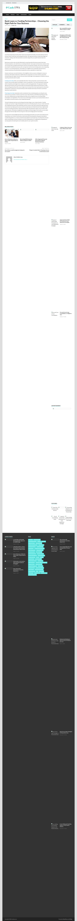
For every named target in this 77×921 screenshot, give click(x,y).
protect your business (39, 567)
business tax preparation (33, 544)
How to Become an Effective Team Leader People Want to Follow (11, 140)
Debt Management (32, 550)
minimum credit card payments (41, 562)
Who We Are (14, 2)
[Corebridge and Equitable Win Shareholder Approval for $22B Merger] (8, 539)
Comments (62, 24)
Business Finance (32, 543)
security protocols (32, 571)
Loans (7, 14)
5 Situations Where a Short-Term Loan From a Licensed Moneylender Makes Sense (19, 548)
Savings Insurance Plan (39, 569)
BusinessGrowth (39, 543)
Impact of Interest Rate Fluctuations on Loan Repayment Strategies (65, 221)
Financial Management (33, 555)
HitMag (70, 919)
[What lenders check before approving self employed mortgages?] (8, 561)
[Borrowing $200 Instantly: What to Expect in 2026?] (27, 133)
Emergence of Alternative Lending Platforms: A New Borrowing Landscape (65, 36)
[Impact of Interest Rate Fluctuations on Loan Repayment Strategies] (55, 220)
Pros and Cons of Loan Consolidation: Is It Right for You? (66, 313)
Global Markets (31, 559)
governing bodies (38, 559)
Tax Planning (31, 573)
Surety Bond (41, 571)
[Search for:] (61, 19)
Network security (39, 564)
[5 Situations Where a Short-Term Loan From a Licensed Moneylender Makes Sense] (8, 546)
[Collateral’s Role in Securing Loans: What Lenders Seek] (55, 127)
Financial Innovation (32, 553)
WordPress (65, 919)
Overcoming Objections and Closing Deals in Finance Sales (66, 548)
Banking (39, 541)
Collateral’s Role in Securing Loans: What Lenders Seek (66, 128)
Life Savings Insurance (33, 560)
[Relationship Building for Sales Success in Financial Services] (55, 639)
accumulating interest (32, 541)
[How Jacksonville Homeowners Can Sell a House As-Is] (8, 568)
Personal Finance (32, 567)
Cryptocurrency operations (39, 548)
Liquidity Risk (40, 560)
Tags (68, 24)
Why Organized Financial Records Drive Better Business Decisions (41, 140)
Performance (40, 566)
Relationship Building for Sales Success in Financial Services (65, 640)
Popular (55, 24)
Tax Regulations (37, 573)
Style (37, 571)
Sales (30, 14)
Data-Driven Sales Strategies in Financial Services (66, 732)
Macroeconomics (32, 562)
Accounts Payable (37, 539)
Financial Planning (41, 555)
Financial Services (32, 557)
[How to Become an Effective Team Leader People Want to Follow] (12, 133)
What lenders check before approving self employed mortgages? (19, 562)
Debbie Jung (14, 25)
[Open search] (71, 14)
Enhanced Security (40, 550)
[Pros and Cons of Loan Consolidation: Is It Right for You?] (55, 312)
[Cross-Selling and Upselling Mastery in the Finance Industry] (55, 824)
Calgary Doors (41, 544)
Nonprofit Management (33, 566)
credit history (31, 548)
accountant (31, 539)
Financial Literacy (40, 553)
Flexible (41, 557)
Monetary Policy (31, 564)
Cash (17, 14)
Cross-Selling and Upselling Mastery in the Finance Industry (65, 825)
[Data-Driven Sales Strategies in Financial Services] (55, 731)
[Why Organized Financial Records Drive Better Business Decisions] (42, 133)
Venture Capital (44, 573)
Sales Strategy (31, 569)
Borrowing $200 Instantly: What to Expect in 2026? (26, 139)
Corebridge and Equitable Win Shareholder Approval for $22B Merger (19, 541)
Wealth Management (32, 574)
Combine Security (40, 546)
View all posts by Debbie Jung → (21, 159)
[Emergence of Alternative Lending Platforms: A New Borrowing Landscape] (55, 35)
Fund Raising (24, 14)
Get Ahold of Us (8, 2)
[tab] (54, 25)
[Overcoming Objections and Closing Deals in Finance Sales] (55, 546)
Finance (12, 14)
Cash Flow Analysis (32, 546)
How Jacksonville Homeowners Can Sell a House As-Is (18, 570)
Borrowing (43, 541)
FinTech (37, 557)
